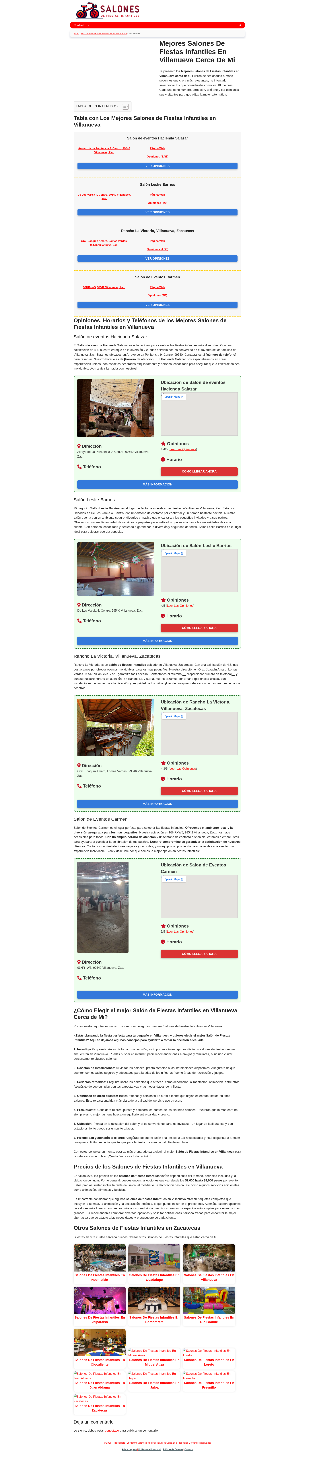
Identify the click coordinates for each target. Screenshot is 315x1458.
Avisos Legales (129, 1449)
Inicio (76, 33)
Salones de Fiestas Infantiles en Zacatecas (104, 33)
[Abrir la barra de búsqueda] (240, 25)
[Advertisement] (114, 64)
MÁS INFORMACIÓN (157, 484)
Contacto (79, 25)
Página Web (157, 148)
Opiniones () (157, 156)
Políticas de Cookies (173, 1449)
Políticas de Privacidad (149, 1449)
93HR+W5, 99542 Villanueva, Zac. (104, 287)
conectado (112, 1430)
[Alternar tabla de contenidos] (123, 107)
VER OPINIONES (157, 166)
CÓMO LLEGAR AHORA (199, 471)
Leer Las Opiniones (183, 449)
